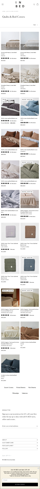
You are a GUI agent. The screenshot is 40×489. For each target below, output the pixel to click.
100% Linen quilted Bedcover (9, 118)
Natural (3, 56)
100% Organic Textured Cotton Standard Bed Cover (29, 211)
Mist (2, 212)
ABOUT (4, 440)
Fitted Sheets (20, 388)
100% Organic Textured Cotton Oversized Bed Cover (10, 310)
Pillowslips (15, 393)
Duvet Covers (8, 388)
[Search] (34, 4)
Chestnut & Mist (24, 247)
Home (3, 11)
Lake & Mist (23, 279)
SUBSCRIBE (20, 484)
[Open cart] (37, 4)
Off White (22, 56)
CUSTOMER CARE (7, 443)
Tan (21, 345)
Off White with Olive (25, 312)
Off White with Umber (26, 214)
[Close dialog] (38, 468)
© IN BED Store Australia (8, 459)
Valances (25, 393)
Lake (21, 120)
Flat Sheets (32, 388)
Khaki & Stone (5, 279)
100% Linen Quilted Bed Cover (28, 118)
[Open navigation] (3, 4)
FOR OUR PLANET (7, 445)
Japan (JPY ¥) (6, 455)
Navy (2, 378)
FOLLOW (5, 448)
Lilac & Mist (4, 247)
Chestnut (22, 151)
